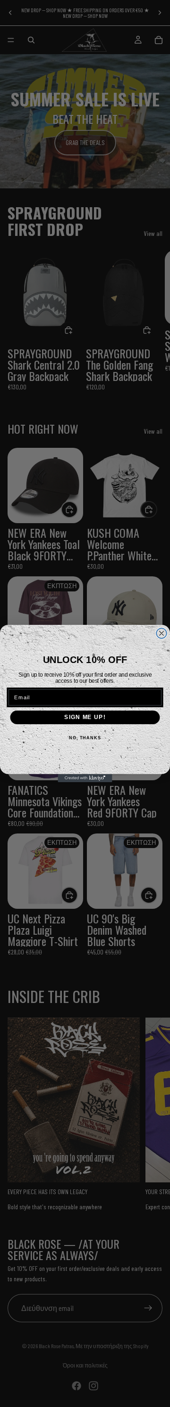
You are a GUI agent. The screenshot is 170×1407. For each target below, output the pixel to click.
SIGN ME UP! (84, 717)
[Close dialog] (161, 633)
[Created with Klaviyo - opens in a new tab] (85, 778)
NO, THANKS (85, 738)
